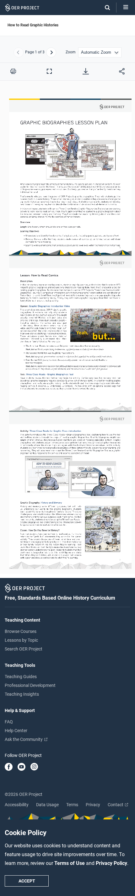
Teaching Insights (22, 694)
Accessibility (17, 804)
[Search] (104, 7)
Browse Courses (20, 631)
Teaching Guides (21, 676)
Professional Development (30, 685)
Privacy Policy (111, 863)
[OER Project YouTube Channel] (21, 767)
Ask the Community (24, 739)
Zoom (71, 52)
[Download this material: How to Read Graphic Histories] (85, 71)
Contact (116, 804)
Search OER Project (23, 648)
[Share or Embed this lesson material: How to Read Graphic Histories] (121, 71)
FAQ (9, 721)
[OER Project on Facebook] (9, 767)
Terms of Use (70, 863)
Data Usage (47, 804)
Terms (72, 804)
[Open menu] (126, 7)
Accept (27, 880)
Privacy (93, 804)
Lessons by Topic (21, 640)
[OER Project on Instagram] (34, 767)
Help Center (16, 730)
